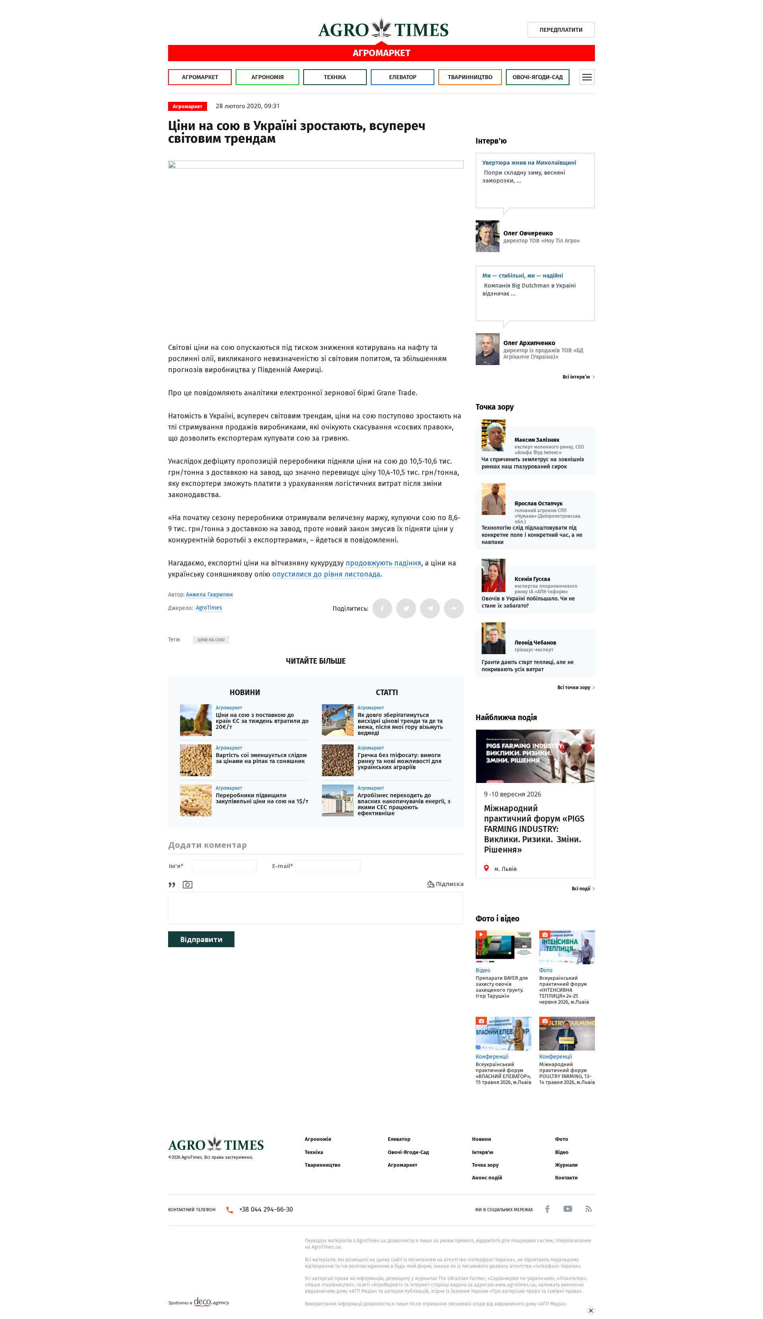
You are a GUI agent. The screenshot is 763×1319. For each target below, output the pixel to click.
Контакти (566, 1178)
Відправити (201, 939)
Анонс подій (487, 1178)
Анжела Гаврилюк (209, 594)
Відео (562, 1152)
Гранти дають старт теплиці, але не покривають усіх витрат (528, 666)
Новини (481, 1139)
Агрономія (268, 77)
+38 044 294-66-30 (266, 1210)
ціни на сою (211, 640)
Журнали (566, 1165)
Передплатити (561, 29)
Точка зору (485, 1165)
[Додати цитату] (174, 883)
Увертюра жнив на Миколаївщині (529, 162)
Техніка (335, 77)
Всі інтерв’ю (576, 377)
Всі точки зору (574, 687)
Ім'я (176, 866)
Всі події (581, 888)
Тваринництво (470, 77)
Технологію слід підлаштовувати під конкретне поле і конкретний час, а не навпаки (532, 535)
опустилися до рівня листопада (326, 574)
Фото (561, 1139)
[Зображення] (187, 883)
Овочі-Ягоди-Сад (538, 77)
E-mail (282, 866)
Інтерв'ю (482, 1152)
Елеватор (402, 77)
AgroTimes (209, 608)
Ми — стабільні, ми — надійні (522, 275)
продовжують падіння (383, 563)
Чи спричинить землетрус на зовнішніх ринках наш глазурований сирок (533, 463)
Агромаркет (200, 77)
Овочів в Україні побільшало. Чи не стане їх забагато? (528, 602)
